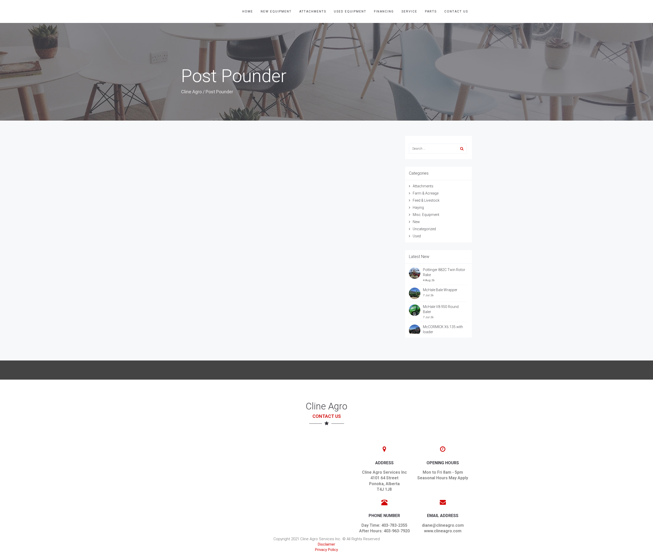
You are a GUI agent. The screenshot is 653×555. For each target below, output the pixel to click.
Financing (384, 11)
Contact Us (456, 11)
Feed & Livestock (426, 200)
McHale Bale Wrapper (440, 290)
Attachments (312, 11)
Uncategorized (424, 229)
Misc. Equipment (426, 215)
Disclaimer (326, 544)
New (416, 222)
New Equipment (276, 11)
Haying (418, 207)
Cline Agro (191, 91)
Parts (431, 11)
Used (417, 236)
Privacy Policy (326, 549)
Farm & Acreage (425, 193)
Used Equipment (350, 11)
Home (247, 11)
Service (409, 11)
